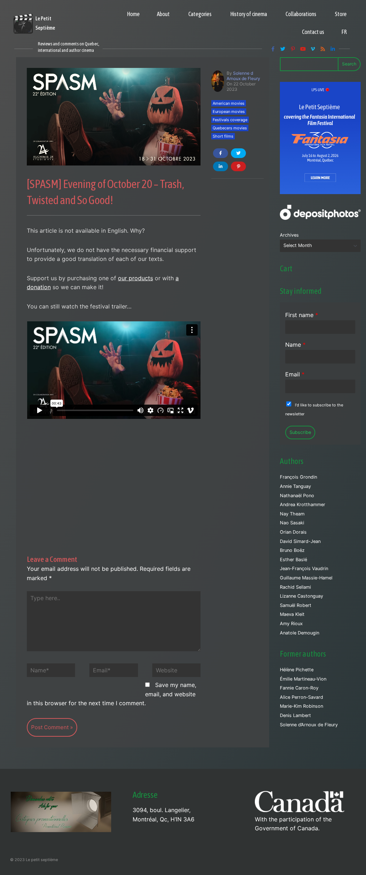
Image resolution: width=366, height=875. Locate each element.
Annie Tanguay (295, 486)
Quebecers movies (230, 127)
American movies (228, 103)
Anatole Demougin (299, 633)
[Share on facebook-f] (220, 153)
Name (295, 344)
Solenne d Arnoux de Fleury (243, 75)
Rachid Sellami (295, 587)
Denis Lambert (295, 715)
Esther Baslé (293, 559)
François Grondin (298, 477)
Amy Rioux (291, 623)
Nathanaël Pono (297, 495)
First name (301, 314)
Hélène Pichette (296, 669)
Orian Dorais (293, 532)
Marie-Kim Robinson (301, 706)
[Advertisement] (114, 472)
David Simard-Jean (300, 541)
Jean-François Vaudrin (304, 568)
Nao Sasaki (292, 522)
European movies (229, 111)
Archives (289, 235)
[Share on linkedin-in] (220, 166)
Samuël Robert (295, 605)
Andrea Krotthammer (302, 504)
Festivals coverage (230, 119)
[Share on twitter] (238, 153)
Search (349, 63)
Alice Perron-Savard (301, 697)
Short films (223, 136)
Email (295, 374)
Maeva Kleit (292, 614)
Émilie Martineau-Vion (303, 679)
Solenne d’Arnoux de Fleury (309, 724)
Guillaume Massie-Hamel (306, 577)
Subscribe (300, 432)
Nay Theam (292, 513)
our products (135, 278)
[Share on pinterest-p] (238, 166)
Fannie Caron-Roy (299, 688)
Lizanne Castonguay (301, 596)
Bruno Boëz (292, 550)
